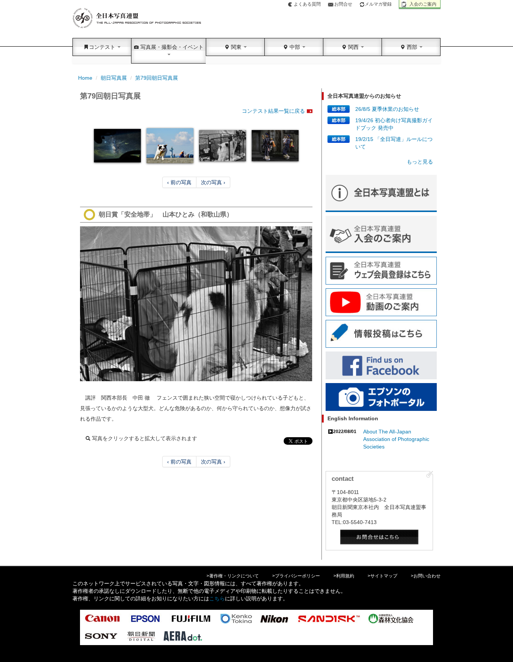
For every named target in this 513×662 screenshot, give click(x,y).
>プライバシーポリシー (296, 576)
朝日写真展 (114, 78)
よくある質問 (307, 4)
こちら (217, 598)
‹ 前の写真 (179, 182)
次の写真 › (213, 182)
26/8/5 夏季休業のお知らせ (387, 109)
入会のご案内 (422, 4)
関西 (353, 47)
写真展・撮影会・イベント (171, 47)
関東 (236, 47)
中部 (295, 47)
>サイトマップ (382, 576)
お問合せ (343, 4)
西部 (412, 47)
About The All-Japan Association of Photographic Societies (396, 439)
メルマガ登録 (378, 4)
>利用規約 (343, 576)
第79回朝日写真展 (156, 78)
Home (85, 78)
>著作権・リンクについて (233, 576)
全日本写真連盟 (137, 18)
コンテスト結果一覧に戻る (273, 111)
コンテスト (103, 47)
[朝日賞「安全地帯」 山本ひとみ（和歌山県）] (196, 303)
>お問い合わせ (426, 576)
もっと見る (420, 162)
